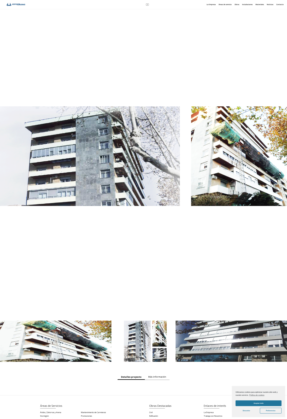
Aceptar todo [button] (259, 403)
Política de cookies (256, 395)
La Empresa (211, 4)
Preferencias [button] (270, 410)
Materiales (259, 4)
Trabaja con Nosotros (213, 416)
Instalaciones (247, 4)
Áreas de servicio (225, 4)
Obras (237, 4)
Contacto (280, 4)
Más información (157, 376)
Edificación (153, 416)
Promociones (86, 416)
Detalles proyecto (131, 376)
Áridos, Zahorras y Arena (50, 412)
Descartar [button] (246, 410)
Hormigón (44, 416)
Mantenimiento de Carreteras (93, 412)
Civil (151, 412)
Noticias (270, 4)
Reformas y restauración (264, 298)
